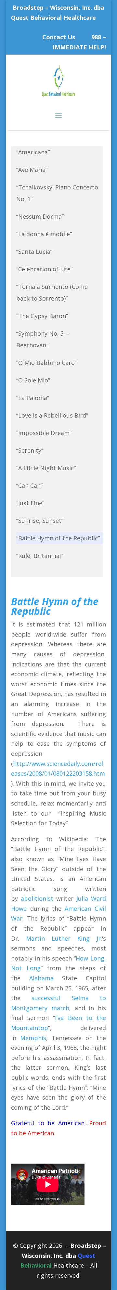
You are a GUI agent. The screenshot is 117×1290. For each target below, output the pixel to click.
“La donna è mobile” (44, 234)
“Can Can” (29, 485)
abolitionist (37, 898)
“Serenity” (29, 450)
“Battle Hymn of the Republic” (58, 538)
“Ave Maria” (31, 170)
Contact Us (58, 37)
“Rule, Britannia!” (39, 556)
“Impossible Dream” (44, 433)
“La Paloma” (32, 398)
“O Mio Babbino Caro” (46, 363)
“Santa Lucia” (34, 251)
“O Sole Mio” (33, 380)
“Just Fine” (30, 503)
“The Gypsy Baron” (42, 316)
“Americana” (33, 152)
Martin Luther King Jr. (64, 938)
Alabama (41, 978)
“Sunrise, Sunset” (39, 520)
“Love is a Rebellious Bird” (52, 415)
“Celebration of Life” (44, 269)
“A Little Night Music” (46, 468)
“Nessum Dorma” (40, 216)
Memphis (33, 1038)
